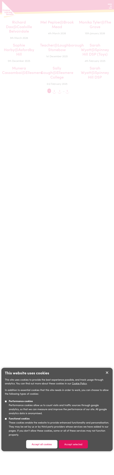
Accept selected (73, 444)
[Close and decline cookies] (107, 373)
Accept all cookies (42, 444)
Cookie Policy (79, 383)
